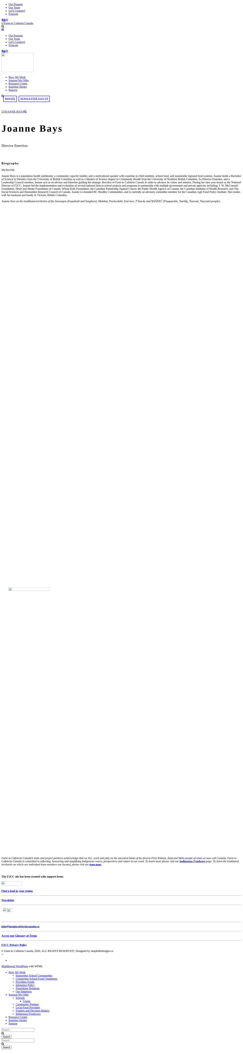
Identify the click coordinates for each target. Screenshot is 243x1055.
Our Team (14, 7)
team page (95, 864)
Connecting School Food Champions (36, 978)
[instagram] (7, 19)
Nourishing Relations (27, 988)
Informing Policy (25, 985)
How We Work (17, 77)
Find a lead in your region (17, 890)
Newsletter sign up (34, 99)
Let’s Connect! (17, 10)
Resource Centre (18, 83)
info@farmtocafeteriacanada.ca (20, 926)
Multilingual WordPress (14, 966)
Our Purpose (16, 4)
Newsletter (7, 900)
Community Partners (27, 1004)
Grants (26, 1001)
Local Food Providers (28, 1007)
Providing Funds (25, 981)
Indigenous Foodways (192, 861)
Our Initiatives (24, 991)
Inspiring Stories (18, 86)
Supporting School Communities (34, 975)
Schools (20, 997)
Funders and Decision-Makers (32, 1010)
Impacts (13, 89)
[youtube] (4, 19)
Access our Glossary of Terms (19, 935)
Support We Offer (19, 80)
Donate (10, 99)
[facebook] (2, 19)
